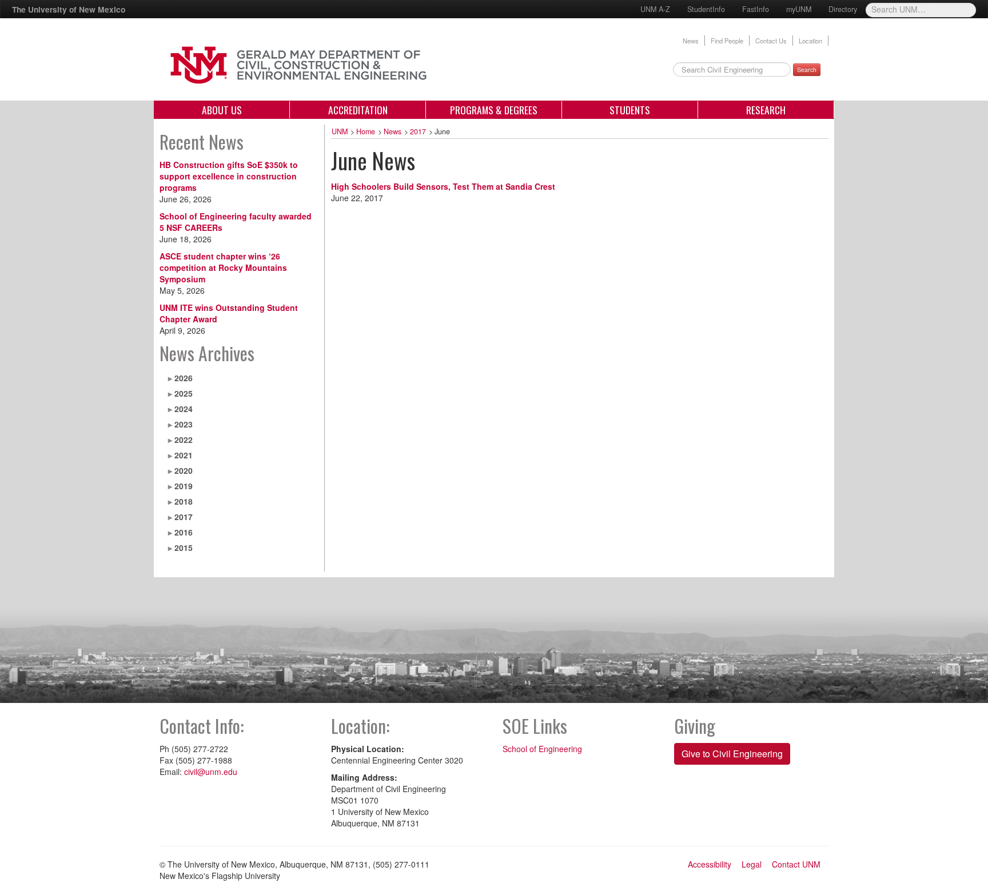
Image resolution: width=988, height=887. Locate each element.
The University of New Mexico (68, 9)
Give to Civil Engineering (732, 753)
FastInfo (755, 9)
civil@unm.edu (210, 771)
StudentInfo (706, 9)
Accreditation (358, 109)
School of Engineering (542, 748)
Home (365, 131)
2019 (183, 486)
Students (629, 109)
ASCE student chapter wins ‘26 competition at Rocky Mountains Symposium (223, 267)
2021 (183, 455)
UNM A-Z (655, 9)
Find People (727, 40)
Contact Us (771, 40)
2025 (183, 393)
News (691, 40)
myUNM (798, 9)
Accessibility (709, 864)
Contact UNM (796, 864)
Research (766, 109)
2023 (183, 424)
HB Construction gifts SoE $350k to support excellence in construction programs (229, 176)
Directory (842, 9)
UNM (340, 131)
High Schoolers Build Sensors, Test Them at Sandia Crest (443, 186)
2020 (183, 470)
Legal (752, 864)
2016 (183, 532)
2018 (183, 501)
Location (810, 40)
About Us (222, 109)
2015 (183, 547)
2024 (183, 408)
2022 (183, 439)
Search (806, 69)
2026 (183, 377)
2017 (183, 516)
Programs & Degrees (493, 109)
